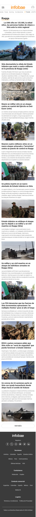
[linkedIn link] (28, 444)
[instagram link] (15, 444)
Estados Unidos (28, 454)
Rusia (5, 12)
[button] (3, 7)
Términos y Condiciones (11, 501)
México (10, 459)
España (19, 454)
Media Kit (18, 490)
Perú (15, 459)
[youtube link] (20, 444)
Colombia (13, 454)
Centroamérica (23, 459)
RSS (23, 463)
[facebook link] (7, 444)
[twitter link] (11, 444)
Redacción (15, 474)
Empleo (22, 474)
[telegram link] (24, 444)
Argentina (6, 485)
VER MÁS (18, 426)
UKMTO (33, 12)
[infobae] (18, 7)
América (6, 454)
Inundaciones (18, 12)
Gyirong (10, 12)
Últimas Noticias (16, 463)
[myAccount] (32, 7)
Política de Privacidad (25, 501)
